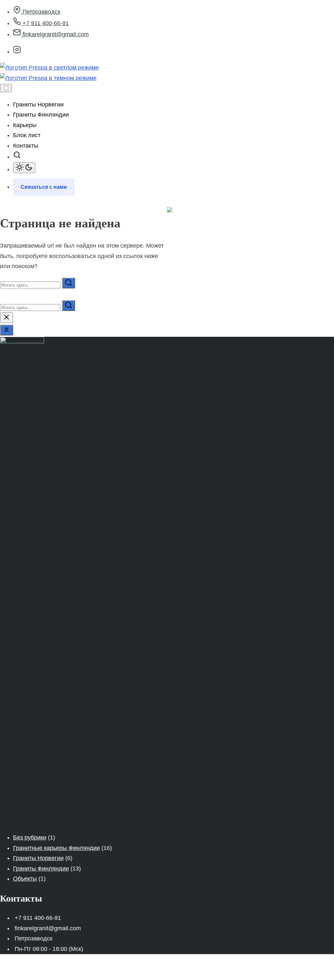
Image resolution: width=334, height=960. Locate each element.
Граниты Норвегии (38, 858)
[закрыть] (6, 317)
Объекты (25, 878)
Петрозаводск (40, 11)
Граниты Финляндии (41, 868)
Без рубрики (29, 837)
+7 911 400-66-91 (45, 23)
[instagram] (17, 51)
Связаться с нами (44, 187)
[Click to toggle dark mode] (24, 167)
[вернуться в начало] (6, 330)
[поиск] (17, 157)
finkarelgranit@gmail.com (55, 34)
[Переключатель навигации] (6, 88)
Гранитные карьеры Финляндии (56, 848)
